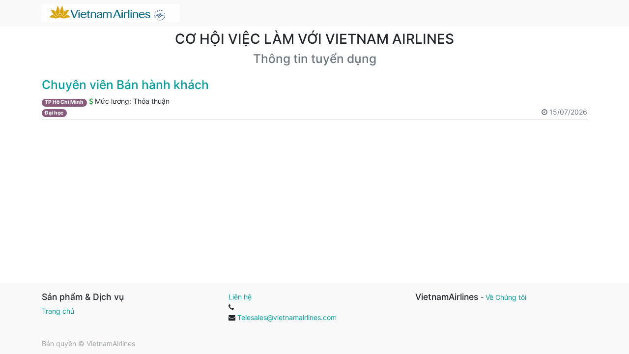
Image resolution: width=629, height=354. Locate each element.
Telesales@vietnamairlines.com (287, 317)
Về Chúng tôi (506, 297)
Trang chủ (58, 311)
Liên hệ (240, 297)
